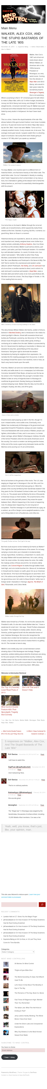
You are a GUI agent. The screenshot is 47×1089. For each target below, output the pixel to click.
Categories (5, 949)
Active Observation (38, 47)
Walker (11, 722)
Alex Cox (8, 720)
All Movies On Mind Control (24, 963)
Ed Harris (15, 720)
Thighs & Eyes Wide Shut (23, 970)
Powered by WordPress (8, 1072)
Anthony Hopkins (26, 244)
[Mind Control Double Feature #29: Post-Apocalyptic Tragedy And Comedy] (10, 700)
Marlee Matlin (24, 720)
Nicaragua (32, 720)
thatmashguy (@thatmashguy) (20, 792)
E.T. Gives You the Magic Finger (26, 916)
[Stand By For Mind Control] (23, 15)
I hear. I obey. (9, 1057)
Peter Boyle (41, 720)
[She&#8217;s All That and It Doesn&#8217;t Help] (31, 681)
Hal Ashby (24, 265)
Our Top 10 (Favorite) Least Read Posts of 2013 (10, 690)
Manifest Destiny (15, 332)
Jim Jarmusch (37, 265)
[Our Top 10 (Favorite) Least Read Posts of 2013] (10, 681)
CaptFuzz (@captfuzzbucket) (19, 767)
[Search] (42, 904)
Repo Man (4, 722)
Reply (42, 754)
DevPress (33, 1072)
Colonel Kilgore (16, 565)
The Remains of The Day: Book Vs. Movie (29, 993)
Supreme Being (23, 47)
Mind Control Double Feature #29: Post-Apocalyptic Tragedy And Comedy (9, 711)
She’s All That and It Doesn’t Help (30, 688)
